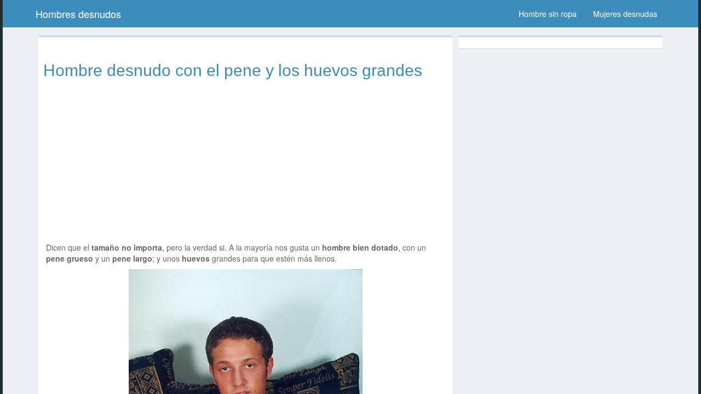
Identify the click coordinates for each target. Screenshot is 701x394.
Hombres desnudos (78, 14)
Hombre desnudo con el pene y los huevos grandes (232, 70)
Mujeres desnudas (625, 13)
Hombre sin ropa (548, 13)
